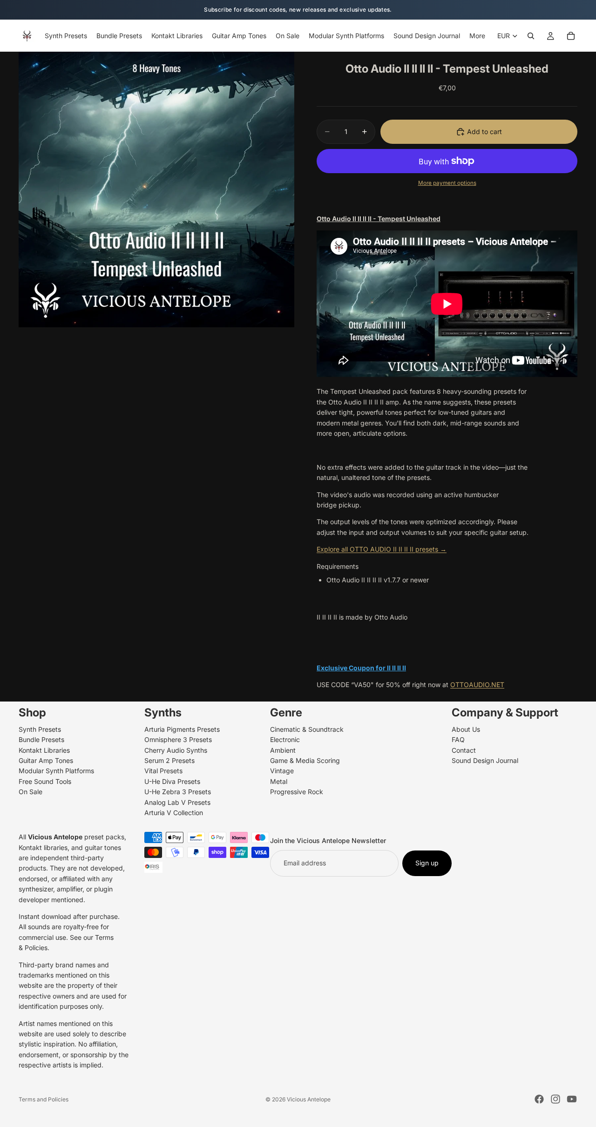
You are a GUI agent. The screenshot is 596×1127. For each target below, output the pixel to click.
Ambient (283, 750)
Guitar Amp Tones (46, 760)
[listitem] (477, 36)
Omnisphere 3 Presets (178, 739)
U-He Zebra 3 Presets (177, 792)
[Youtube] (571, 1099)
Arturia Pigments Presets (182, 729)
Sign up (427, 863)
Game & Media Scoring (305, 760)
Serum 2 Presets (169, 760)
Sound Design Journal (485, 760)
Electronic (285, 739)
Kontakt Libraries (44, 750)
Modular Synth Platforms (56, 771)
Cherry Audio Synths (175, 750)
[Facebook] (539, 1099)
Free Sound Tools (45, 781)
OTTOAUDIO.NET (477, 684)
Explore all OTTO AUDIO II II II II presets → (382, 549)
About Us (466, 729)
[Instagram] (555, 1099)
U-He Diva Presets (172, 781)
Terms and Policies (43, 1099)
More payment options (447, 183)
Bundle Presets (41, 739)
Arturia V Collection (173, 813)
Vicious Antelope (309, 1099)
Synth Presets (40, 729)
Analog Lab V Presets (177, 802)
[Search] (531, 36)
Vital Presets (163, 771)
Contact (464, 750)
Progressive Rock (296, 792)
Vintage (282, 771)
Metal (278, 781)
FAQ (458, 739)
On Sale (30, 792)
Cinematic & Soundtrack (307, 729)
